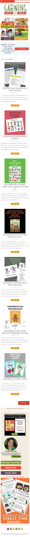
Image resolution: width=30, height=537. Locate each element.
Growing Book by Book (15, 10)
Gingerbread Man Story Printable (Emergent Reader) (15, 332)
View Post (15, 105)
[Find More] (11, 463)
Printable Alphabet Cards (15, 379)
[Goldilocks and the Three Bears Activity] (15, 221)
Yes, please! (22, 49)
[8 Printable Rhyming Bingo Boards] (15, 122)
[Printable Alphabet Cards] (15, 365)
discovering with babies (7, 27)
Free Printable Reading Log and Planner (15, 89)
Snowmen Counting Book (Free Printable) (15, 284)
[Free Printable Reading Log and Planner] (15, 74)
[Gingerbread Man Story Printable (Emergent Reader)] (15, 317)
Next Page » (24, 403)
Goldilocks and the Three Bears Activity (15, 236)
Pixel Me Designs (15, 534)
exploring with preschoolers (7, 38)
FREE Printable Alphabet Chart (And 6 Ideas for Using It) (15, 186)
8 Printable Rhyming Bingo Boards (15, 137)
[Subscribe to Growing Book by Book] (15, 425)
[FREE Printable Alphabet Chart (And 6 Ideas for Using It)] (15, 171)
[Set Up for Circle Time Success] (15, 500)
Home (2, 59)
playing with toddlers (21, 27)
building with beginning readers (21, 38)
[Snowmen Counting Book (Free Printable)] (15, 269)
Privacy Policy (23, 534)
